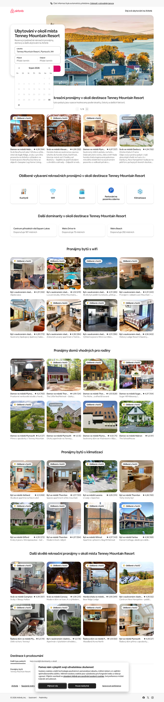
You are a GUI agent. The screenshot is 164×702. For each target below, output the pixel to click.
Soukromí (33, 697)
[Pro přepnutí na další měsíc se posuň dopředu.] (49, 68)
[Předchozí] (77, 109)
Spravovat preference (111, 686)
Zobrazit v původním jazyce (102, 3)
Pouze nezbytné (82, 686)
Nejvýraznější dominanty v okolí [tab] (43, 661)
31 (19, 105)
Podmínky (43, 697)
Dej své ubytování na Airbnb (138, 10)
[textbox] (26, 60)
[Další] (87, 109)
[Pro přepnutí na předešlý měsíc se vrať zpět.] (19, 68)
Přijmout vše (52, 686)
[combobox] (37, 51)
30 (49, 100)
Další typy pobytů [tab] (18, 661)
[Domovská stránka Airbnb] (17, 11)
